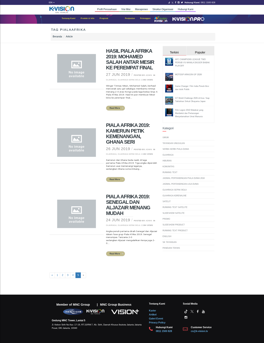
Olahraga (111, 80)
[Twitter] (169, 2)
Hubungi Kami (185, 9)
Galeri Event (156, 318)
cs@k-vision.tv (199, 331)
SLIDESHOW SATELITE (174, 213)
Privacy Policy (157, 322)
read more (115, 108)
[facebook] (197, 311)
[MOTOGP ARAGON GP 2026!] (169, 76)
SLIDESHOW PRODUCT (174, 225)
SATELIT (167, 201)
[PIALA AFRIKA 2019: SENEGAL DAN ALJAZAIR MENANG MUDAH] (77, 216)
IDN (51, 2)
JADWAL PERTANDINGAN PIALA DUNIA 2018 (184, 178)
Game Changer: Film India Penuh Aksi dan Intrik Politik (192, 87)
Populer (200, 52)
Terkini (174, 52)
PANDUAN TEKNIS (171, 248)
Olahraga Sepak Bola (129, 80)
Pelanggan (147, 18)
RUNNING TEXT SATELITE (175, 207)
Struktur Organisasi (162, 9)
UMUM (166, 137)
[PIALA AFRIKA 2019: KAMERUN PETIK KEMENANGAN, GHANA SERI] (77, 144)
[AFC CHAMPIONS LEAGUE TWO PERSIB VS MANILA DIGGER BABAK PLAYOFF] (169, 61)
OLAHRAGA (168, 155)
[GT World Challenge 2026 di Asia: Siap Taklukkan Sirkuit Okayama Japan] (169, 100)
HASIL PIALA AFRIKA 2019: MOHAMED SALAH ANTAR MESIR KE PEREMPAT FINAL (130, 59)
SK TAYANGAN (169, 242)
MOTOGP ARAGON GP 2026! (188, 74)
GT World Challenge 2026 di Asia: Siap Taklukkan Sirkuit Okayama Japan (192, 99)
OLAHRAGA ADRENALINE (175, 195)
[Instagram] (179, 2)
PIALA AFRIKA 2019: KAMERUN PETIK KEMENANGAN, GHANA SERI (128, 133)
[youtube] (203, 311)
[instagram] (186, 317)
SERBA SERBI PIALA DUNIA (176, 149)
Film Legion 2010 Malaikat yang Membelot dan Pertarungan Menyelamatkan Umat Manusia (189, 113)
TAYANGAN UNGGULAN (174, 143)
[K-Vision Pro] (187, 19)
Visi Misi (125, 9)
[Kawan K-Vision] (161, 19)
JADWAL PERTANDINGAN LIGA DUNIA (181, 184)
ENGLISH (167, 236)
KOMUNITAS (168, 166)
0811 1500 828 (164, 331)
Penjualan (131, 18)
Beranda (57, 36)
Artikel (152, 314)
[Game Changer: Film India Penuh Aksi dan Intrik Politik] (169, 88)
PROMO (166, 219)
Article (69, 36)
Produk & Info (89, 18)
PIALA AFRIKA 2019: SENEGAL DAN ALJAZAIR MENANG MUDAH (128, 205)
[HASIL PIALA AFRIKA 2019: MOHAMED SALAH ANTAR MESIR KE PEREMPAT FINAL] (77, 70)
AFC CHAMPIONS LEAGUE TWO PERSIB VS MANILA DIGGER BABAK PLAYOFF (192, 62)
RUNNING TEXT (170, 172)
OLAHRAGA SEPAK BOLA (175, 190)
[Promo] (118, 19)
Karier (152, 310)
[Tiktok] (186, 311)
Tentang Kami (70, 18)
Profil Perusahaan (107, 9)
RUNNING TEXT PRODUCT (175, 230)
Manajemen (141, 9)
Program (105, 18)
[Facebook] (175, 2)
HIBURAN (167, 161)
